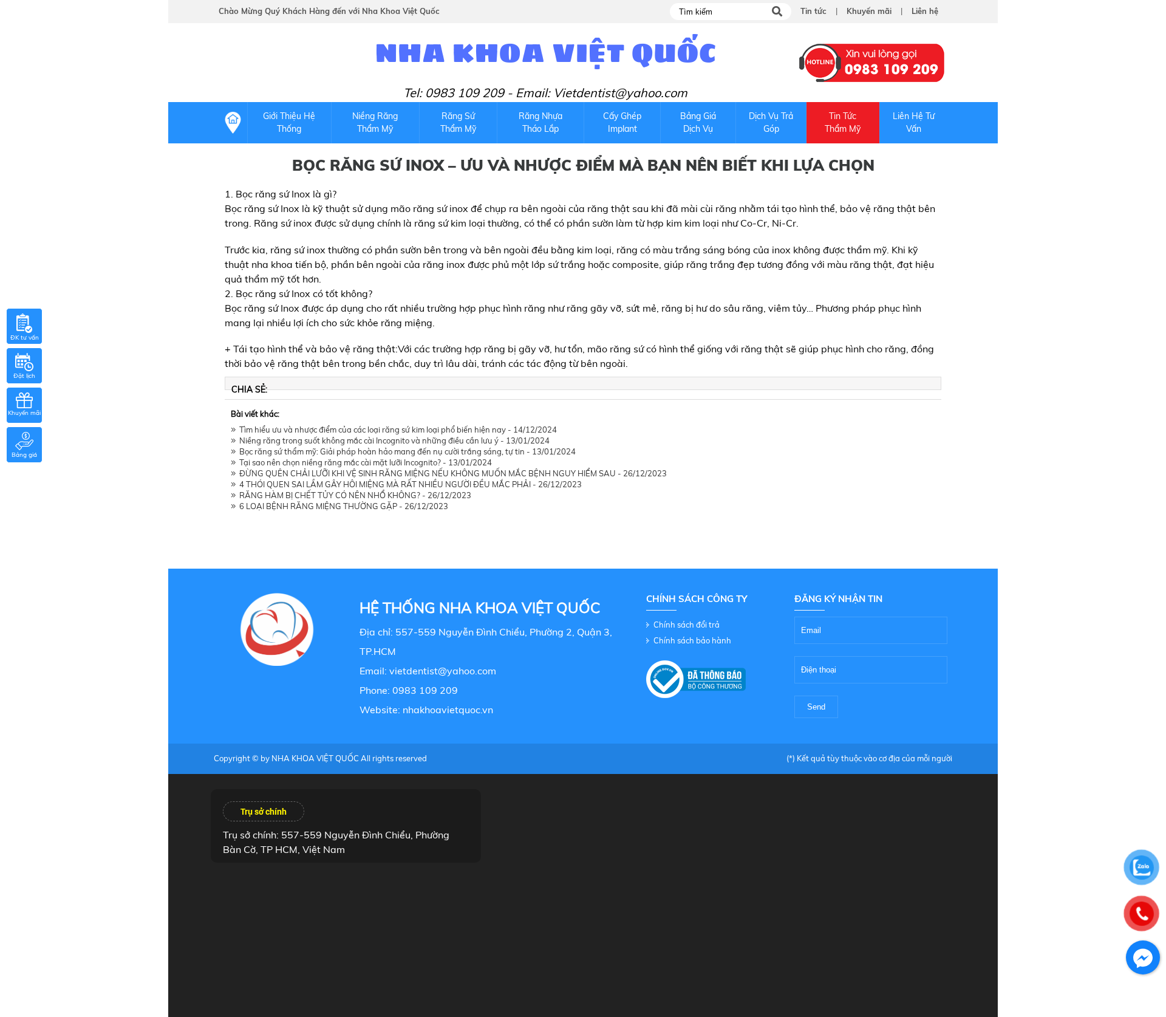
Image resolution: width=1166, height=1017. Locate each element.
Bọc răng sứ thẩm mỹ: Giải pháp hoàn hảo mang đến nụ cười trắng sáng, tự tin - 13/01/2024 (406, 451)
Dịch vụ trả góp (771, 122)
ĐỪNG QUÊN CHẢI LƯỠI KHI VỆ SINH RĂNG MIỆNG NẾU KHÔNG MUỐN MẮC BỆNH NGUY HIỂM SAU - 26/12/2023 (451, 473)
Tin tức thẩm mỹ (843, 122)
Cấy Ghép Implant (622, 122)
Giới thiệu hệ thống (289, 122)
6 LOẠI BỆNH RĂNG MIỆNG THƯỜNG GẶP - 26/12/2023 (342, 506)
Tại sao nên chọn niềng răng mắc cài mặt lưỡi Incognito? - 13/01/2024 (364, 462)
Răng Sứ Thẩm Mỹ (458, 122)
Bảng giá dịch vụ (698, 122)
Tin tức (813, 11)
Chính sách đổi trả (686, 624)
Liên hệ (925, 11)
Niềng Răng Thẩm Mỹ (375, 122)
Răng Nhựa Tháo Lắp (540, 122)
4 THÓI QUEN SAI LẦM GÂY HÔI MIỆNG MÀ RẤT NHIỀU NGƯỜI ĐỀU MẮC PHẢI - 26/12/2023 (409, 484)
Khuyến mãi (869, 11)
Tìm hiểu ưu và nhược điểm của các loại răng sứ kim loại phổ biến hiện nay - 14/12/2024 (396, 429)
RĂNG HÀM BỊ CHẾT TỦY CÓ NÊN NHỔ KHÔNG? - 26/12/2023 (353, 495)
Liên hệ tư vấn (914, 122)
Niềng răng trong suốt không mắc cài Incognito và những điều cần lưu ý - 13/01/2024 (393, 440)
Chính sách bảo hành (692, 640)
